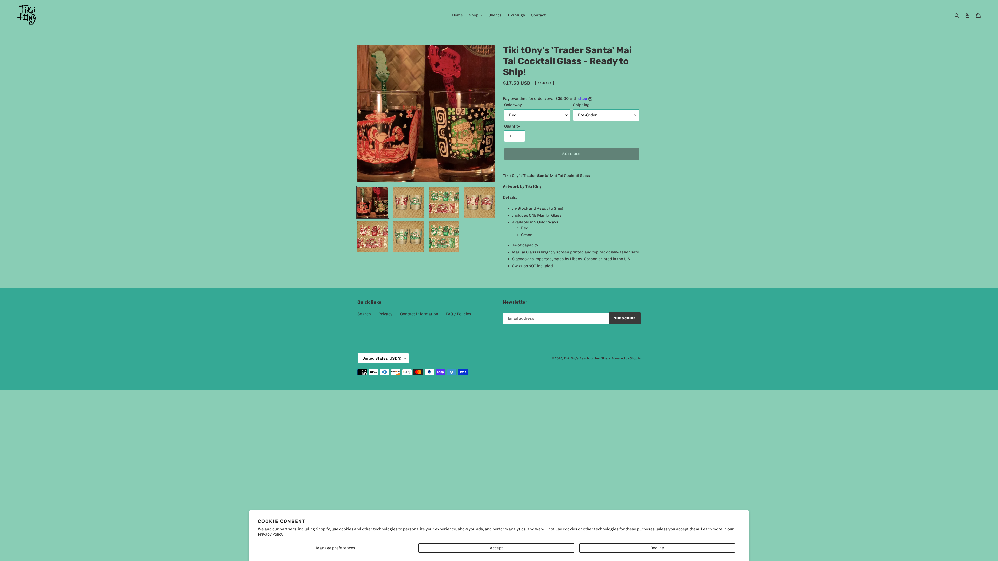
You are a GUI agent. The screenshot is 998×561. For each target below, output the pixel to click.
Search (364, 314)
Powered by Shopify (626, 358)
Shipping (581, 105)
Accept (496, 548)
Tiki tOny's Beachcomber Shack (587, 358)
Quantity (512, 126)
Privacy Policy (270, 534)
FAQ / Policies (458, 314)
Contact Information (419, 314)
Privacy (385, 314)
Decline (657, 548)
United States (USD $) (381, 358)
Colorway (513, 105)
